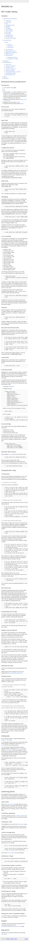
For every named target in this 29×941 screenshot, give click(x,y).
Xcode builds (8, 33)
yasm (12, 92)
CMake (4, 87)
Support (5, 76)
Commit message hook (10, 68)
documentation (8, 750)
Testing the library (7, 40)
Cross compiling (8, 29)
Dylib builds (7, 26)
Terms (15, 939)
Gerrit (24, 794)
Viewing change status (10, 74)
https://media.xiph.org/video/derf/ (15, 673)
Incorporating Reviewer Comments (13, 71)
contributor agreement (21, 815)
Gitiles (8, 939)
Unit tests (9, 44)
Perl (4, 90)
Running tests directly (12, 57)
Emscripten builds (9, 35)
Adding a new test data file (11, 52)
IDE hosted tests (9, 49)
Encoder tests (10, 47)
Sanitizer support (9, 30)
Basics (6, 23)
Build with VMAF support (10, 38)
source (26, 939)
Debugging (7, 28)
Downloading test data (10, 51)
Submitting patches (7, 62)
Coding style (6, 61)
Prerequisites (8, 20)
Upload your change (9, 70)
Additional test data (9, 53)
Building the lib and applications (10, 18)
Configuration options (10, 25)
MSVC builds (8, 32)
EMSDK (21, 103)
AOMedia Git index (10, 804)
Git (4, 89)
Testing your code (9, 67)
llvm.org (18, 748)
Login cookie (8, 64)
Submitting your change (10, 73)
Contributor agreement (10, 66)
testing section (21, 824)
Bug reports (6, 78)
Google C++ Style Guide (6, 740)
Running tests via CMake (12, 58)
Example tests (10, 46)
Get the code (8, 22)
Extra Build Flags (9, 36)
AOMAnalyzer (11, 386)
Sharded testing (8, 55)
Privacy (11, 939)
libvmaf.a (10, 454)
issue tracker (4, 934)
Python (18, 102)
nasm (9, 93)
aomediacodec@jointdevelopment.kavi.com (10, 926)
